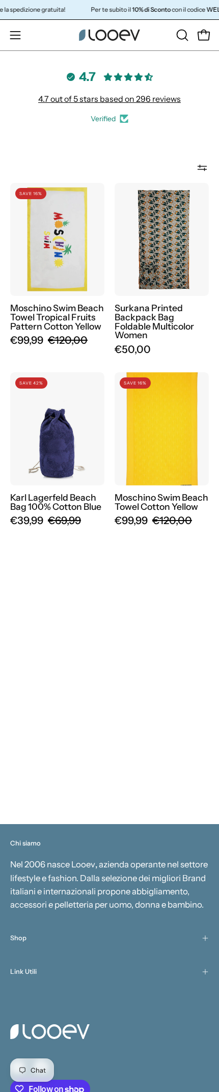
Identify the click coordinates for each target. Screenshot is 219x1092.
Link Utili (23, 971)
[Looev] (109, 35)
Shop (18, 938)
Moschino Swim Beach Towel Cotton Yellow (161, 502)
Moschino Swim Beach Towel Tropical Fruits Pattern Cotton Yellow (57, 317)
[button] (181, 35)
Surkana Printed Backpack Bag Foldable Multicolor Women (154, 321)
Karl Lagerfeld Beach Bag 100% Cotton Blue (55, 502)
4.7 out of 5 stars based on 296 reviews (109, 99)
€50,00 (133, 349)
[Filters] (202, 167)
